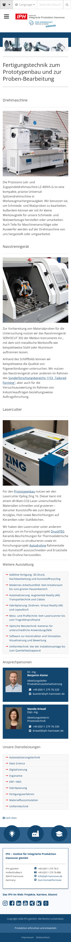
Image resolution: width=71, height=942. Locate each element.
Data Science (17, 763)
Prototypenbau (24, 491)
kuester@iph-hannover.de (49, 693)
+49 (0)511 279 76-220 (46, 689)
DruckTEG (57, 531)
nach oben (11, 817)
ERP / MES (15, 781)
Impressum (27, 937)
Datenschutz (43, 937)
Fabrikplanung (18, 788)
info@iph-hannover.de (50, 876)
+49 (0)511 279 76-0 (48, 868)
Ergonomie (15, 775)
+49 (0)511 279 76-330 (46, 726)
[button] (11, 833)
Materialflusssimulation (23, 800)
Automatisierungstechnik (24, 757)
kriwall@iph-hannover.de (48, 730)
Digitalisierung (18, 769)
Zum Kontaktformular (50, 880)
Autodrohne (37, 545)
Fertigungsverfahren (21, 794)
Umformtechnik (18, 806)
